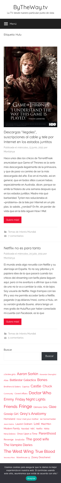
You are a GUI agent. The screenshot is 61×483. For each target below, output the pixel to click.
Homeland (9, 418)
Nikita (46, 428)
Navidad (25, 428)
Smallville (20, 439)
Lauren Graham (23, 423)
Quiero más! (12, 219)
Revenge (9, 439)
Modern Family (12, 428)
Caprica (25, 386)
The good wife (37, 439)
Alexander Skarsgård (48, 374)
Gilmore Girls (40, 407)
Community (8, 394)
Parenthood (47, 433)
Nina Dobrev (10, 434)
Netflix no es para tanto (22, 248)
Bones (42, 380)
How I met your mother (28, 419)
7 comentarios (15, 235)
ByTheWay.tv (30, 7)
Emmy (9, 399)
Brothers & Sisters (12, 386)
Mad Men (46, 423)
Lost (37, 423)
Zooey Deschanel (40, 457)
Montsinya (9, 151)
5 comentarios (15, 337)
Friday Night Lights (30, 399)
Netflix (39, 428)
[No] (57, 473)
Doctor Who (40, 392)
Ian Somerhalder (48, 419)
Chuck (47, 386)
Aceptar (31, 478)
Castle (36, 386)
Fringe (25, 406)
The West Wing (19, 451)
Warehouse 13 (23, 457)
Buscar (8, 349)
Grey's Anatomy (33, 413)
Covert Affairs (21, 393)
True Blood (45, 451)
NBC (32, 428)
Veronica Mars (9, 457)
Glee (52, 407)
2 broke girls (9, 374)
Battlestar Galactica (23, 380)
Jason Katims (9, 424)
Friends (11, 406)
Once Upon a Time (27, 433)
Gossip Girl (11, 413)
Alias (6, 380)
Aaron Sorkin (27, 374)
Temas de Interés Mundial (22, 231)
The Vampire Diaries (18, 445)
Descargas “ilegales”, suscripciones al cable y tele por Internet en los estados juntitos (29, 137)
